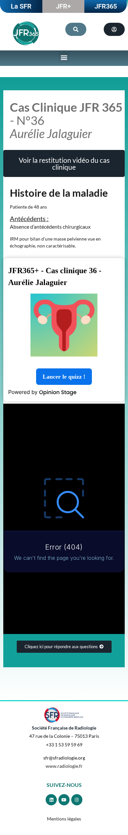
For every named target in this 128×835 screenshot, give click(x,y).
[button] (64, 57)
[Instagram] (76, 799)
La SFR (21, 6)
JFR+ (63, 6)
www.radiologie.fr (64, 766)
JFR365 (106, 6)
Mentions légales (64, 818)
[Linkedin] (51, 799)
